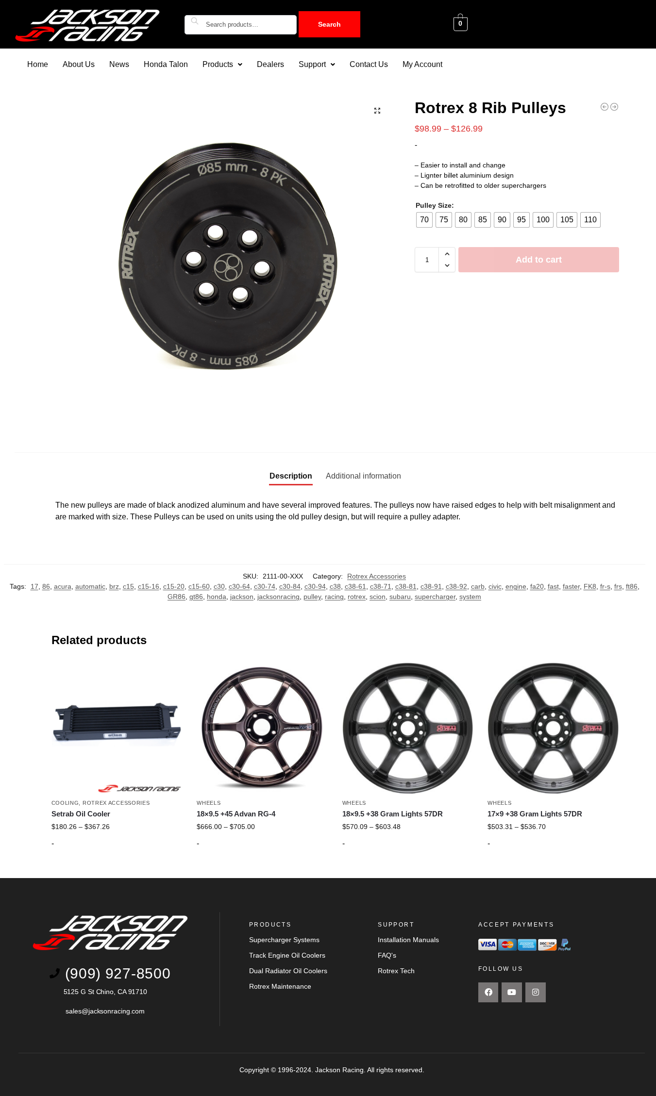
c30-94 (315, 586)
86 (46, 586)
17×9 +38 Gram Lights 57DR (535, 814)
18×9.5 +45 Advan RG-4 (236, 814)
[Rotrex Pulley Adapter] (614, 107)
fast (553, 586)
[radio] (424, 220)
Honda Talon (166, 64)
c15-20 (174, 586)
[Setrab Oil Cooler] (117, 728)
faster (571, 586)
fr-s (605, 586)
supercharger (435, 596)
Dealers (270, 64)
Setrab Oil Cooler (80, 814)
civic (495, 586)
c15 (128, 586)
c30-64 (239, 586)
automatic (90, 586)
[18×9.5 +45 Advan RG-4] (262, 728)
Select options (117, 868)
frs (618, 586)
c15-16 (148, 586)
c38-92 (456, 586)
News (119, 64)
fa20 (537, 586)
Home (37, 64)
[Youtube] (512, 992)
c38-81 (406, 586)
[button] (222, 64)
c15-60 (199, 586)
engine (515, 586)
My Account (422, 64)
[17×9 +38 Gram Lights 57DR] (553, 728)
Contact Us (369, 64)
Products (217, 64)
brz (114, 586)
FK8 (590, 586)
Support (312, 64)
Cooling (65, 803)
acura (62, 586)
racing (334, 596)
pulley (312, 596)
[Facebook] (488, 992)
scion (378, 596)
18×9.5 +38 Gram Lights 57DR (392, 814)
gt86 (196, 596)
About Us (79, 64)
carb (478, 586)
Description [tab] (290, 476)
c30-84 (290, 586)
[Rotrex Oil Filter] (604, 107)
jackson (241, 596)
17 (34, 586)
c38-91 (431, 586)
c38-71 (380, 586)
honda (216, 596)
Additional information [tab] (363, 476)
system (470, 596)
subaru (400, 596)
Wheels (208, 803)
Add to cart (539, 260)
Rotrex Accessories (376, 576)
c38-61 (355, 586)
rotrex (357, 596)
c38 (335, 586)
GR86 (176, 596)
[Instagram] (535, 992)
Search (329, 24)
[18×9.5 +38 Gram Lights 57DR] (407, 728)
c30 (219, 586)
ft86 (632, 586)
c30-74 (264, 586)
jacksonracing (278, 596)
